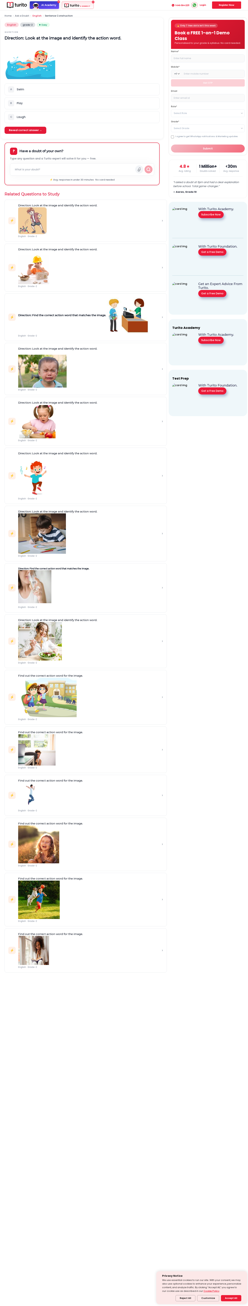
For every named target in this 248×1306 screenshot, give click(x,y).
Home (8, 15)
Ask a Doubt (22, 15)
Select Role (180, 113)
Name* (175, 51)
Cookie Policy (211, 1291)
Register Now (226, 5)
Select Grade (181, 128)
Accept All (231, 1298)
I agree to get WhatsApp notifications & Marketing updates (206, 136)
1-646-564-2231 (182, 5)
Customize (208, 1298)
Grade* (175, 121)
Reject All (185, 1298)
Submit (208, 148)
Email (174, 91)
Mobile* (175, 66)
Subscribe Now (211, 214)
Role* (174, 106)
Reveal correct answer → (25, 130)
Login (203, 5)
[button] (82, 89)
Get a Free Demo (212, 252)
